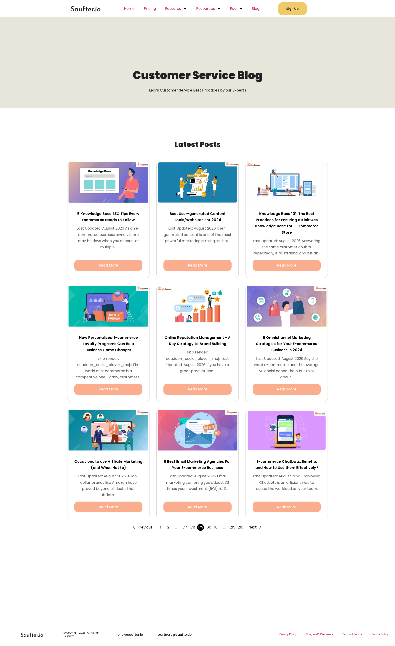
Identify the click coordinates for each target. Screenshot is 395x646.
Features (173, 8)
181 (216, 527)
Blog (255, 8)
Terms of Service (352, 634)
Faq (233, 8)
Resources (205, 8)
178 (192, 527)
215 (232, 527)
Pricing (150, 8)
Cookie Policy (379, 634)
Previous (144, 527)
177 (184, 527)
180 (208, 527)
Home (129, 8)
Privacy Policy (288, 634)
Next (252, 527)
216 (240, 527)
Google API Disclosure (319, 634)
